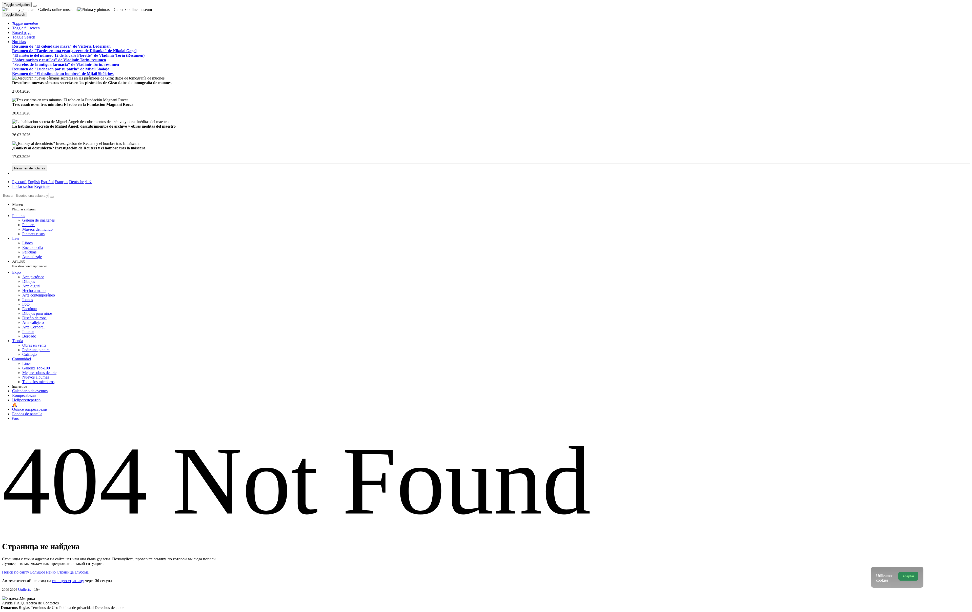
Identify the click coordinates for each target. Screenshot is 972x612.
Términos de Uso (45, 607)
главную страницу (68, 581)
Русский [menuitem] (19, 182)
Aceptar (908, 576)
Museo (24, 206)
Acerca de (34, 603)
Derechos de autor (109, 607)
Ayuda (8, 603)
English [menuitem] (34, 182)
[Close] (52, 197)
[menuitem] (88, 182)
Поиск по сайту (15, 572)
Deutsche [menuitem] (76, 182)
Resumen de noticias (29, 168)
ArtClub (29, 263)
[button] (25, 23)
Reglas (25, 607)
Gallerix (24, 589)
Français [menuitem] (61, 182)
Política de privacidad (77, 607)
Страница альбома (73, 572)
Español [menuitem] (47, 182)
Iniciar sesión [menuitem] (22, 186)
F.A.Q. (20, 603)
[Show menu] (35, 6)
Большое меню (43, 572)
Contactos (51, 603)
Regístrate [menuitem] (42, 186)
